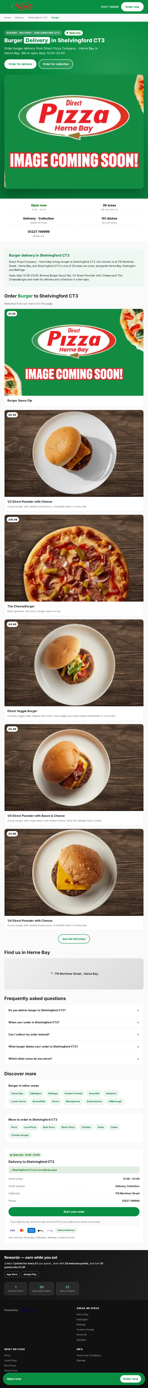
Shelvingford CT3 (37, 17)
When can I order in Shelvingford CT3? (33, 1022)
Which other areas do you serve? (30, 1058)
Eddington (36, 1093)
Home (7, 17)
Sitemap (81, 1360)
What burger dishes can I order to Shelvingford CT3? (43, 1046)
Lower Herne (18, 1101)
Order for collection (56, 64)
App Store (12, 1274)
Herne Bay (17, 1093)
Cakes (114, 1127)
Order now (132, 6)
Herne (55, 1101)
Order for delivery (20, 64)
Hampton (111, 1093)
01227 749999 (110, 6)
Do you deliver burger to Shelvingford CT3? (37, 1010)
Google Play (30, 1274)
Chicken (86, 1127)
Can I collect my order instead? (28, 1034)
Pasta (101, 1127)
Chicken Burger (20, 1135)
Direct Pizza (68, 1127)
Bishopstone (73, 1101)
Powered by (11, 1310)
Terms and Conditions (89, 1355)
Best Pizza (49, 1127)
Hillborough (115, 1101)
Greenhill (94, 1093)
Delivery (19, 17)
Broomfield (39, 1101)
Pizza (14, 1127)
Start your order (74, 1211)
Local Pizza (30, 1127)
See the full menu (74, 939)
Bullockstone (94, 1101)
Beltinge (53, 1093)
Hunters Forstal (73, 1093)
